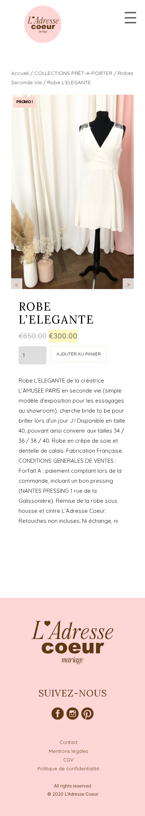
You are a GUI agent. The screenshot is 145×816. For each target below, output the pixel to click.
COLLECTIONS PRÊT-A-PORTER (73, 73)
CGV (68, 760)
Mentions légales (68, 751)
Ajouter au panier (79, 354)
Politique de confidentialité (68, 768)
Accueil (20, 73)
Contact (68, 742)
